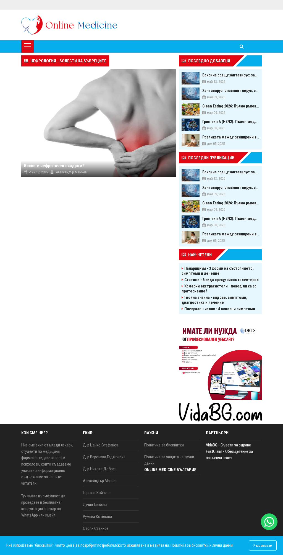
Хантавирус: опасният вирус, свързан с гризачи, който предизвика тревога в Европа (230, 90)
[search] (242, 46)
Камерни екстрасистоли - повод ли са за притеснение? (219, 288)
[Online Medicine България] (69, 25)
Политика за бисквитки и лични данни (202, 545)
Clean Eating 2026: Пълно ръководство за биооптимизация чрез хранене (230, 106)
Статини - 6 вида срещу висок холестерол (221, 280)
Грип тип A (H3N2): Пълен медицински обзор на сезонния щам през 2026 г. (230, 121)
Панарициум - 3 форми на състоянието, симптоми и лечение (218, 271)
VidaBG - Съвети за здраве (228, 445)
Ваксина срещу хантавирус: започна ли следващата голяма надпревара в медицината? (230, 75)
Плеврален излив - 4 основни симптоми (219, 309)
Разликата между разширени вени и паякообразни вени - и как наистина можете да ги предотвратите (230, 137)
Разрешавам (262, 545)
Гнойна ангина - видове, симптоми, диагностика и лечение (214, 300)
